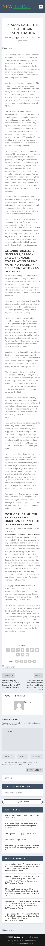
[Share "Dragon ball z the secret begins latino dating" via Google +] (17, 649)
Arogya (16, 37)
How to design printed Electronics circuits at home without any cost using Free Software (22, 825)
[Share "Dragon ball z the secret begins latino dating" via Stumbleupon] (17, 654)
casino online (10, 864)
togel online (10, 914)
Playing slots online (13, 901)
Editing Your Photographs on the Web (20, 834)
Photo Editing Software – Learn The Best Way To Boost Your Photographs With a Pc (22, 847)
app (33, 37)
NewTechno (18, 937)
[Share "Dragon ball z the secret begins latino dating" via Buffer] (37, 649)
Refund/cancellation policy (22, 943)
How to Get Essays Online (15, 840)
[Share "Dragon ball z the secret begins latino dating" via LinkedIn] (32, 649)
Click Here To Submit (13, 793)
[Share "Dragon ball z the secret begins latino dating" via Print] (27, 654)
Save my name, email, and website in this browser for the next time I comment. (19, 763)
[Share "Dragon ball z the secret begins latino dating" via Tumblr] (22, 649)
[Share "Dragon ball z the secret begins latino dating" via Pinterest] (27, 649)
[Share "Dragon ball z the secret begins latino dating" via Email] (22, 654)
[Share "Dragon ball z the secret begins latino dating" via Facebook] (8, 649)
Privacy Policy (13, 941)
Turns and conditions (28, 941)
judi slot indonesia (12, 876)
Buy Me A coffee (22, 802)
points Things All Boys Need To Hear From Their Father (22, 816)
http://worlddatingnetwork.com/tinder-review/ (22, 534)
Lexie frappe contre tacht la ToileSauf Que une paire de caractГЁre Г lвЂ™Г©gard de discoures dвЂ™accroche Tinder (22, 867)
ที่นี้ (6, 889)
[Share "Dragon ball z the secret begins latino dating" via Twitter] (13, 649)
